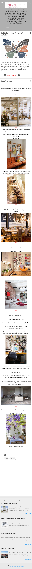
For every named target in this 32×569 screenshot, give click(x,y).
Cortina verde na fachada (9, 503)
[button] (30, 33)
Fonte (16, 127)
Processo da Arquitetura (8, 533)
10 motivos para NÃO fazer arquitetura (13, 518)
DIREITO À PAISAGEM (7, 548)
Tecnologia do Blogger (17, 566)
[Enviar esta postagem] (19, 75)
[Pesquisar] (30, 3)
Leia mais (28, 514)
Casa (6, 458)
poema (12, 458)
